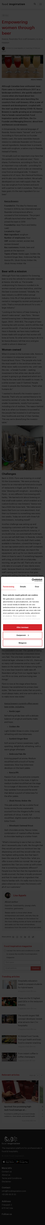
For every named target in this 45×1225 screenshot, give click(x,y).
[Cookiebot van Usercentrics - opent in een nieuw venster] (32, 580)
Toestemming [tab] (8, 587)
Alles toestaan (22, 627)
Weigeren (23, 643)
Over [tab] (37, 587)
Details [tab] (23, 587)
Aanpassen (21, 635)
